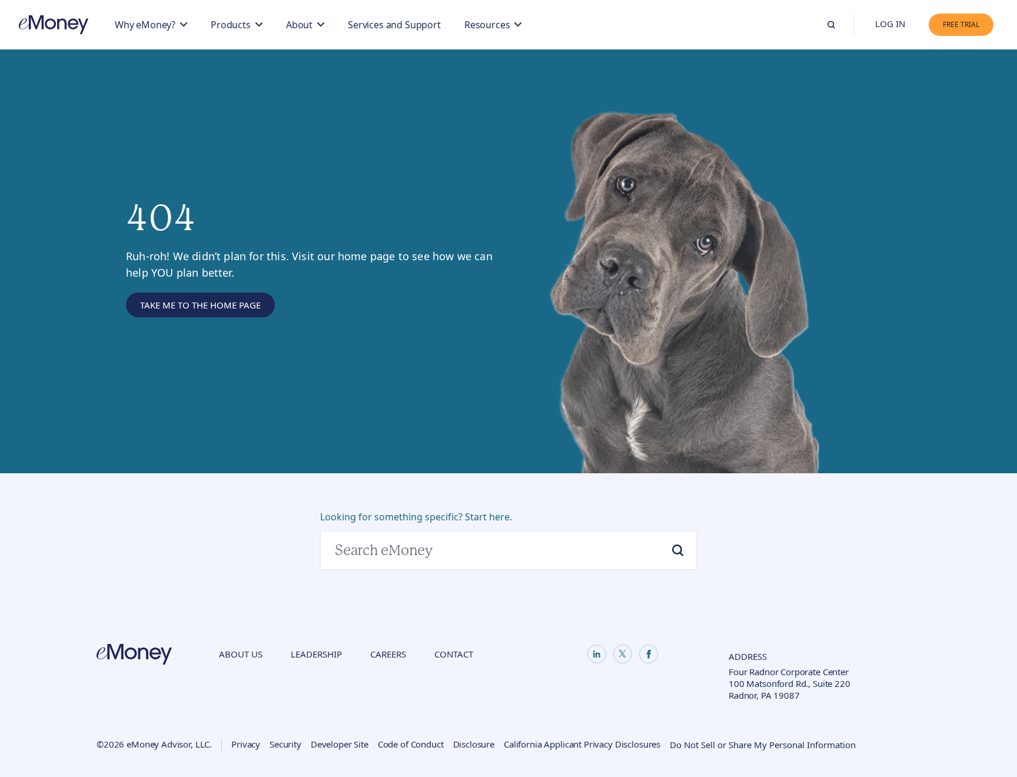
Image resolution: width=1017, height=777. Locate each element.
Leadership (316, 654)
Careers (388, 654)
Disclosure (474, 744)
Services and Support (394, 24)
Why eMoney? (145, 24)
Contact (453, 654)
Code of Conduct (411, 744)
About (299, 24)
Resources (487, 24)
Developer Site (339, 744)
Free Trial (961, 24)
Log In (890, 23)
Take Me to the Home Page (200, 305)
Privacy (245, 744)
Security (285, 744)
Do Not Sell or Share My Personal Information (763, 745)
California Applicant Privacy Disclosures (582, 744)
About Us (240, 654)
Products (231, 24)
